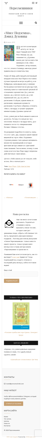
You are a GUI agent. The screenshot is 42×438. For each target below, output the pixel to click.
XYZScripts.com (30, 437)
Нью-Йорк (12, 166)
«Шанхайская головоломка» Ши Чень (24, 359)
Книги (6, 417)
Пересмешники (21, 8)
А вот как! (15, 257)
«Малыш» (8, 197)
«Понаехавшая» (31, 197)
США (18, 166)
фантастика (25, 166)
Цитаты (6, 421)
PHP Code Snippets (12, 437)
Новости (7, 423)
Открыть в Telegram (13, 404)
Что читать (7, 419)
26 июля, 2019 (10, 42)
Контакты (7, 426)
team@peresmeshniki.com (15, 384)
